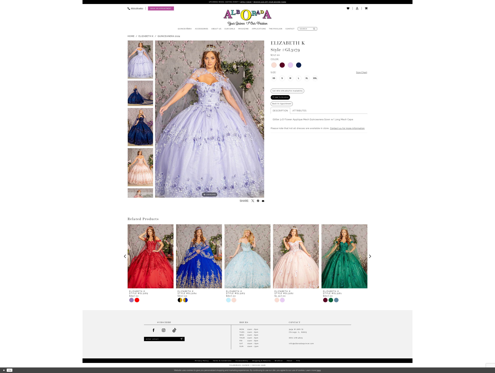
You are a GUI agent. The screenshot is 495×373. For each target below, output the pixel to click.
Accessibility (242, 361)
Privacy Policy (202, 361)
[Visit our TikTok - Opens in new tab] (174, 330)
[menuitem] (135, 8)
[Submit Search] (314, 28)
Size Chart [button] (361, 72)
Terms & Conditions (222, 361)
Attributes (299, 110)
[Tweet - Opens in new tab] (252, 200)
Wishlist (279, 361)
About (289, 361)
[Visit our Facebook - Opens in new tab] (154, 330)
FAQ (298, 361)
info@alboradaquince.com (301, 343)
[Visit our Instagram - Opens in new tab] (164, 330)
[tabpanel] (140, 60)
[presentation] (151, 256)
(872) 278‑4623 (296, 338)
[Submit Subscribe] (181, 339)
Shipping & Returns (261, 361)
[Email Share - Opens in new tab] (263, 200)
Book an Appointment (281, 104)
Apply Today (246, 2)
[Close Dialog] (4, 370)
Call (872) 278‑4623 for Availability (287, 91)
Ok (9, 370)
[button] (357, 8)
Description (280, 110)
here (319, 370)
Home (131, 36)
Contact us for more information (347, 128)
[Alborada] (247, 18)
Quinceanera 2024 (169, 36)
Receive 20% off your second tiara (270, 2)
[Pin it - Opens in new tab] (258, 200)
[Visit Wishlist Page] (348, 8)
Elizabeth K (146, 36)
